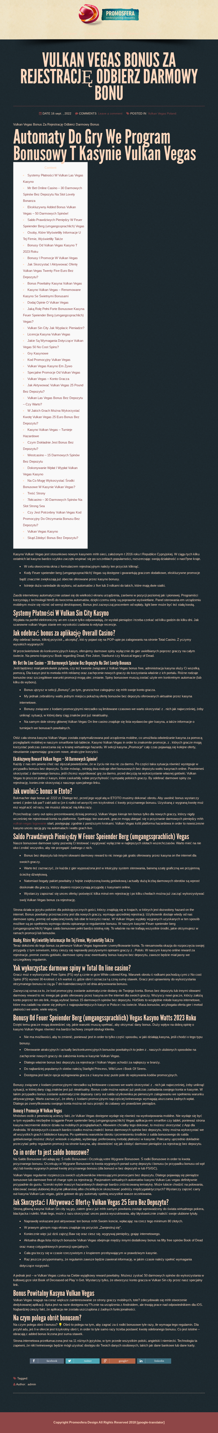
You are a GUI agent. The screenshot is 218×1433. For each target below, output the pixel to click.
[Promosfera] (109, 13)
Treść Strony (36, 493)
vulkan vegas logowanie (29, 823)
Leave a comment (110, 113)
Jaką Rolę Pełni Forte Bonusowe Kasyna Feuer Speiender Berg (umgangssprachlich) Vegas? (53, 315)
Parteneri (133, 33)
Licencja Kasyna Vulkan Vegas (48, 334)
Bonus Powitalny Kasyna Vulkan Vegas (54, 283)
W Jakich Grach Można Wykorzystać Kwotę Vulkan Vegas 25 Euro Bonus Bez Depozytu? (51, 417)
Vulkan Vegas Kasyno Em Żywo (49, 366)
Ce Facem (70, 33)
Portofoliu (113, 33)
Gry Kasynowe (37, 353)
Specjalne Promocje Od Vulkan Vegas (53, 372)
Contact (152, 33)
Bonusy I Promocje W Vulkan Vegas (52, 258)
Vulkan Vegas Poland (162, 113)
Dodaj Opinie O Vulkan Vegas (48, 302)
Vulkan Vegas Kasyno (42, 531)
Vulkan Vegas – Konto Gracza (48, 379)
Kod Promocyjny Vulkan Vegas (48, 359)
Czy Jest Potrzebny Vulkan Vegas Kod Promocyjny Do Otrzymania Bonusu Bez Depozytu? (52, 519)
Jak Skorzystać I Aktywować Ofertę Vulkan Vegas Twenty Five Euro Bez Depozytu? (50, 270)
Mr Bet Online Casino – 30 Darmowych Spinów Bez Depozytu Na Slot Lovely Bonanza (52, 194)
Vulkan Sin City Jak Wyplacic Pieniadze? (55, 328)
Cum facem (92, 33)
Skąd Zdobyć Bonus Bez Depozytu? (52, 538)
